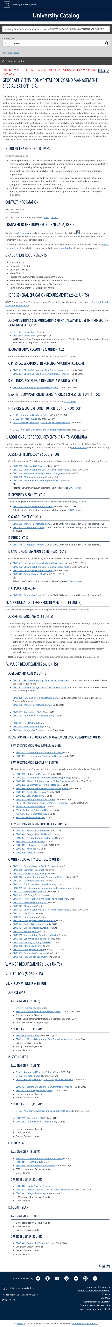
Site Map (105, 1297)
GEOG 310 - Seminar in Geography (29, 869)
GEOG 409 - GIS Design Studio (27, 895)
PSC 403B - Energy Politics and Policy (33, 810)
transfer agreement (22, 233)
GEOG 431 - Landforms (23, 913)
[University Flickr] (76, 1278)
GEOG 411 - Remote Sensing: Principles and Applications (40, 898)
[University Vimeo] (66, 1278)
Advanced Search (10, 52)
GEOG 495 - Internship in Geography (30, 956)
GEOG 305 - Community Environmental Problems (39, 752)
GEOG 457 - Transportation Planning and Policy (35, 935)
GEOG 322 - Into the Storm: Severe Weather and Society (39, 876)
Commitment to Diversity (96, 1301)
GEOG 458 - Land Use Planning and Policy (33, 938)
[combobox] (56, 29)
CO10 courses (75, 510)
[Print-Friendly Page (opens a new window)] (103, 71)
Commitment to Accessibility (95, 1305)
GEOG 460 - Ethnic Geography (27, 945)
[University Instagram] (85, 1278)
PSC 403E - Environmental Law (30, 817)
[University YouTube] (57, 1278)
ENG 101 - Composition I (24, 331)
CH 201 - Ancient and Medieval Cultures (32, 415)
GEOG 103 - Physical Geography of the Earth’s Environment (41, 370)
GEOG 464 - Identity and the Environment (32, 506)
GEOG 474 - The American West (30, 841)
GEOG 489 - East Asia (25, 852)
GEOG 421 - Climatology (24, 906)
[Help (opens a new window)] (107, 71)
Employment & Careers (98, 1286)
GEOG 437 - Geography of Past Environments (34, 920)
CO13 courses (75, 581)
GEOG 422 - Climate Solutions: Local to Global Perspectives (41, 469)
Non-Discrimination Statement (94, 1290)
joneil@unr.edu (51, 217)
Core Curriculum (79, 447)
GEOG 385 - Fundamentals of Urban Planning (34, 884)
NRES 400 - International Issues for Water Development (42, 802)
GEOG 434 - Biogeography (25, 916)
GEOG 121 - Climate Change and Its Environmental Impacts (41, 373)
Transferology (67, 247)
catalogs (21, 1323)
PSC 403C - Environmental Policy (31, 813)
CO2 (66, 356)
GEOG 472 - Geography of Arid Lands (33, 834)
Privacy (106, 1294)
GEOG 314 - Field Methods (25, 722)
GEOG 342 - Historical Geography (28, 880)
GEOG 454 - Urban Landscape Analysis (31, 927)
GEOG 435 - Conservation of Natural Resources (38, 784)
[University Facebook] (47, 1278)
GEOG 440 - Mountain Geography (29, 476)
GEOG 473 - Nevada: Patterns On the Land (36, 837)
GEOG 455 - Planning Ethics (26, 931)
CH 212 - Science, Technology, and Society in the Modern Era (41, 422)
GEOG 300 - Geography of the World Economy (35, 866)
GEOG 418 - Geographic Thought (28, 544)
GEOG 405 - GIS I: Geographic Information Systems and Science (43, 887)
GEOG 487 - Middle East (27, 848)
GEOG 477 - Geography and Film (28, 574)
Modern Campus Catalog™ (85, 1323)
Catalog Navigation (15, 61)
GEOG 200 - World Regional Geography (31, 523)
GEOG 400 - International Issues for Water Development (39, 563)
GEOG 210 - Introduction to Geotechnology (33, 715)
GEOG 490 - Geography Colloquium (30, 953)
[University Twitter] (38, 1278)
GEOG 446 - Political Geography (31, 792)
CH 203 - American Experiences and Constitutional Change (41, 429)
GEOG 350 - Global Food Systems (28, 527)
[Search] (107, 43)
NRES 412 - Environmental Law (30, 806)
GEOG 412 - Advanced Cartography (30, 902)
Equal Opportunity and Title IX (94, 1308)
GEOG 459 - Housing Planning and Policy (32, 942)
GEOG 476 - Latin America (28, 845)
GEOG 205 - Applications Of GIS (28, 712)
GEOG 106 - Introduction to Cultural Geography (35, 387)
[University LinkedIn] (95, 1278)
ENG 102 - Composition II (25, 335)
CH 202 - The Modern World (26, 418)
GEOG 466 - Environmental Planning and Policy (35, 480)
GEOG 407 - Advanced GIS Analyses (30, 466)
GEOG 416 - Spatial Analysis (29, 1185)
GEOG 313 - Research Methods (27, 726)
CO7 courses (70, 401)
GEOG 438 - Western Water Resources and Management (39, 473)
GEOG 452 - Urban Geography (30, 795)
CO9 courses (75, 487)
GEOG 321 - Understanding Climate (29, 873)
